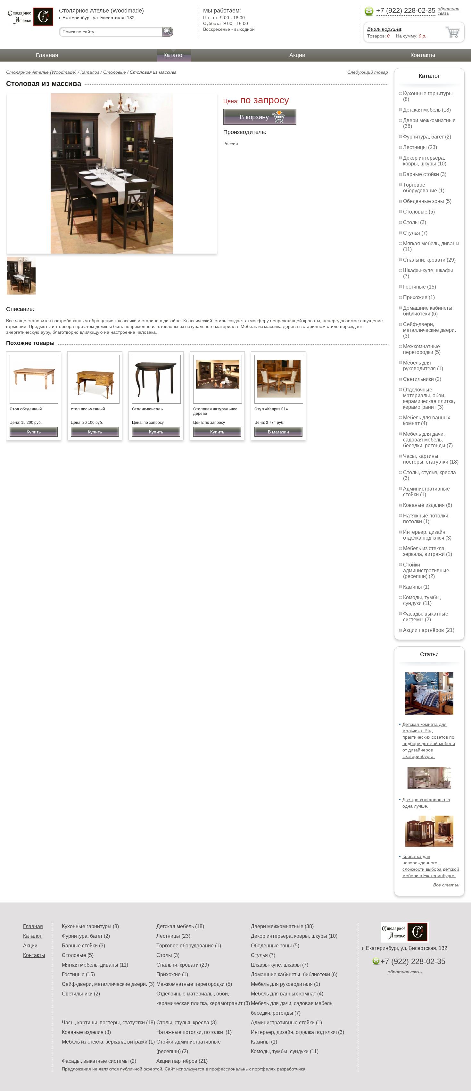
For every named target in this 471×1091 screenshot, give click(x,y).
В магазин (278, 431)
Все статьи (446, 884)
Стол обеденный (26, 409)
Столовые (114, 72)
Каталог (174, 55)
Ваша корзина (384, 29)
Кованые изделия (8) (427, 505)
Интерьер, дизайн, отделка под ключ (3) (427, 535)
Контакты (422, 55)
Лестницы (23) (420, 147)
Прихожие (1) (419, 297)
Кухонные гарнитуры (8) (90, 926)
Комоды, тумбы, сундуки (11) (422, 600)
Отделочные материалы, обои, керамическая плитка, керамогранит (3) (429, 398)
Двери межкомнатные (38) (282, 926)
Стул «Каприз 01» (271, 409)
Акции (297, 55)
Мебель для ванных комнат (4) (426, 420)
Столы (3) (414, 222)
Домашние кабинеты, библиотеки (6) (428, 310)
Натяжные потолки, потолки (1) (426, 518)
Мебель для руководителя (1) (423, 365)
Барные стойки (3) (424, 174)
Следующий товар (367, 72)
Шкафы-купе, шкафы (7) (279, 965)
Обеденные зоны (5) (427, 201)
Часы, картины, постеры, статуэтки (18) (431, 459)
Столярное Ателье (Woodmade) (41, 72)
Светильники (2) (422, 379)
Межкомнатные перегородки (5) (422, 349)
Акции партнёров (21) (428, 630)
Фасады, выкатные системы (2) (425, 616)
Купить (34, 431)
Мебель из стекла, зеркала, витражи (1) (427, 551)
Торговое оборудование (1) (423, 187)
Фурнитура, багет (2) (427, 136)
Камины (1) (416, 587)
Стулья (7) (415, 233)
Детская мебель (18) (427, 110)
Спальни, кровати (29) (429, 260)
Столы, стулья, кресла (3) (186, 1022)
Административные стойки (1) (286, 1022)
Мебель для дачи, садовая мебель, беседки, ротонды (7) (428, 439)
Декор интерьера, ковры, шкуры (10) (424, 160)
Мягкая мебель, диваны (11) (95, 965)
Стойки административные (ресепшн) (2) (426, 570)
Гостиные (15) (419, 287)
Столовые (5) (419, 211)
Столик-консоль (147, 409)
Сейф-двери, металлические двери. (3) (429, 330)
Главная (47, 55)
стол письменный (88, 409)
